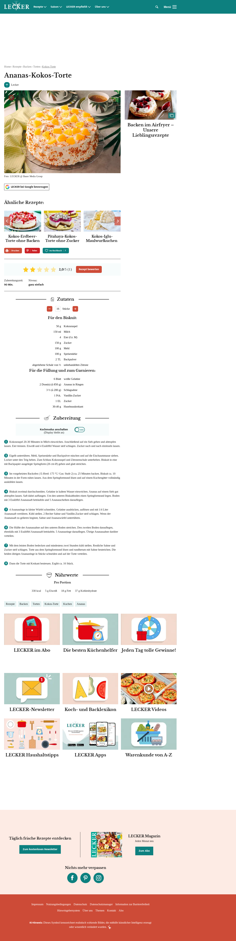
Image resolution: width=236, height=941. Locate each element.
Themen (99, 910)
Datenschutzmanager (101, 904)
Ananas (81, 603)
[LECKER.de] (16, 7)
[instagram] (98, 878)
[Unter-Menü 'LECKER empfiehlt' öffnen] (89, 7)
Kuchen (67, 603)
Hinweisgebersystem (68, 910)
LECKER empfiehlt (76, 7)
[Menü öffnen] (174, 7)
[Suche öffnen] (157, 7)
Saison (55, 7)
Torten (36, 66)
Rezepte (38, 7)
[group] (62, 227)
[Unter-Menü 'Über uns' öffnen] (107, 7)
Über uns (100, 7)
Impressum (37, 904)
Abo (121, 910)
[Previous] (7, 221)
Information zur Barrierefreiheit (132, 904)
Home (7, 66)
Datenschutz (80, 904)
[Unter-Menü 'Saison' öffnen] (60, 7)
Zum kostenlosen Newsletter (40, 849)
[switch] (79, 429)
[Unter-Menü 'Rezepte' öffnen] (45, 7)
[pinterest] (85, 878)
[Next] (118, 221)
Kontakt (111, 910)
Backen (27, 66)
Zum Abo (144, 851)
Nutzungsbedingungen (58, 904)
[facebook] (72, 878)
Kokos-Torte (49, 66)
